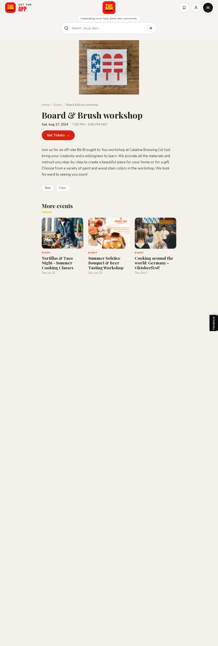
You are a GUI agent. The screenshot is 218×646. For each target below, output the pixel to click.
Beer (48, 188)
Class (62, 188)
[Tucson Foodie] (109, 7)
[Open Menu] (208, 8)
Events (58, 105)
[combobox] (107, 28)
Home (45, 105)
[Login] (196, 8)
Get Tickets (58, 135)
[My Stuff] (184, 8)
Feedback (213, 323)
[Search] (150, 28)
